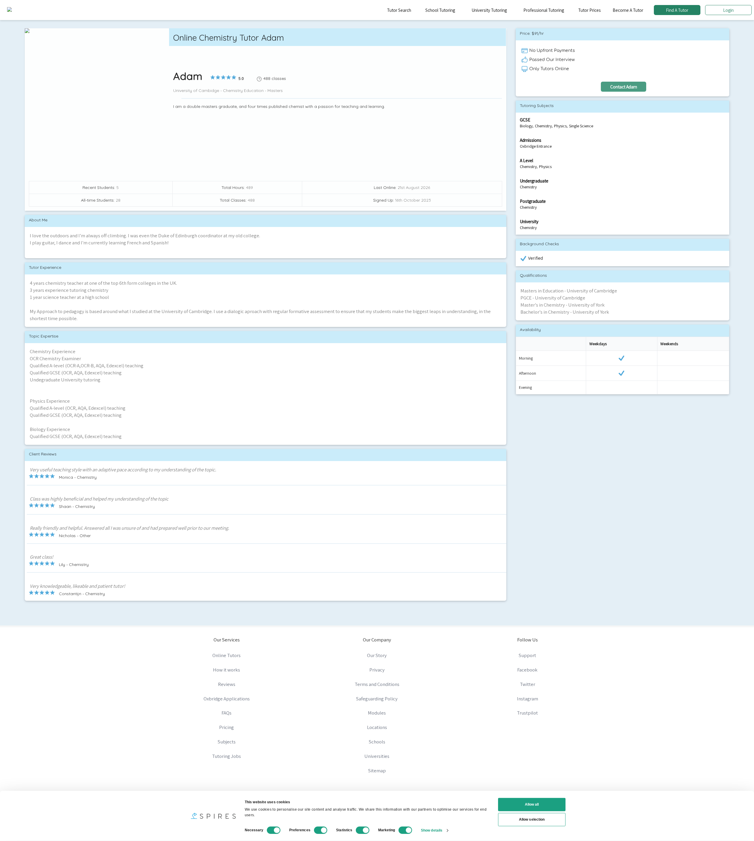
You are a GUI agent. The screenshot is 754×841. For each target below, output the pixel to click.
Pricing (226, 727)
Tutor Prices (589, 10)
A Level (526, 160)
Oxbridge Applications (227, 699)
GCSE (525, 120)
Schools (377, 742)
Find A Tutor (677, 10)
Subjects (227, 742)
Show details (431, 830)
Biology (526, 126)
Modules (377, 713)
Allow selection (532, 819)
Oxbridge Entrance (536, 146)
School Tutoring (440, 10)
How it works (226, 670)
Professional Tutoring (543, 10)
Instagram (527, 699)
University (529, 221)
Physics (560, 126)
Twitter (527, 684)
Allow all (532, 804)
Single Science (581, 126)
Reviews (226, 684)
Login (728, 10)
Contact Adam (623, 87)
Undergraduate (534, 181)
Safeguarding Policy (377, 699)
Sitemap (377, 770)
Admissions (530, 140)
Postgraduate (533, 201)
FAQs (226, 713)
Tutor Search (399, 10)
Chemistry (543, 126)
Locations (377, 727)
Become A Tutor (628, 10)
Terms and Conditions (377, 684)
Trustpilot (527, 713)
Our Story (377, 655)
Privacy (377, 670)
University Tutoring (489, 10)
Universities (376, 756)
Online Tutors (226, 655)
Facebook (527, 670)
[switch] (321, 830)
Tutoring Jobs (226, 756)
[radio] (212, 77)
